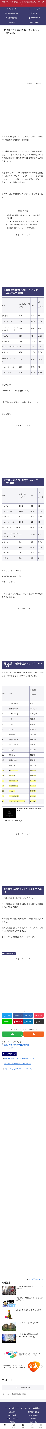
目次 (20, 211)
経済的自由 (12, 1415)
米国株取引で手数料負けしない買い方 (17, 1064)
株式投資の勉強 (33, 1412)
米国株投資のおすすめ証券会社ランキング (19, 1058)
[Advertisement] (23, 60)
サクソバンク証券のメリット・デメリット (19, 1069)
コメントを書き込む (23, 1387)
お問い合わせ (33, 1415)
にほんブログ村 (8, 1048)
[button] (41, 676)
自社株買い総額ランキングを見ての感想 (20, 228)
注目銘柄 (12, 1412)
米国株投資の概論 (9, 954)
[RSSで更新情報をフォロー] (33, 1034)
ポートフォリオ (12, 1418)
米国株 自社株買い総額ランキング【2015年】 (22, 221)
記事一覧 (33, 1422)
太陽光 (12, 1422)
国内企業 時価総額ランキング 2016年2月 (21, 225)
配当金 (33, 1418)
